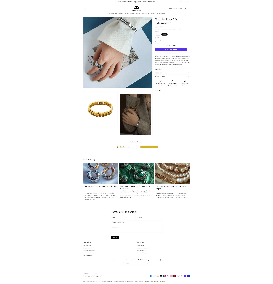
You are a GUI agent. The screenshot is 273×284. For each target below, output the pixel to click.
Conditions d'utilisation (142, 253)
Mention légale (140, 245)
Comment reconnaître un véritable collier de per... (171, 187)
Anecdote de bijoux (87, 253)
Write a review (149, 147)
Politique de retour (87, 248)
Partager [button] (159, 90)
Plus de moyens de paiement (171, 52)
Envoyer (115, 237)
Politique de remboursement (107, 281)
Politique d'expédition (139, 281)
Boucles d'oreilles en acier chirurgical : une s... (100, 187)
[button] (84, 8)
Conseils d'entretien (87, 255)
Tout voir (136, 208)
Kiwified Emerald (89, 281)
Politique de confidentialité (119, 281)
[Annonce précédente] (115, 2)
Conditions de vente (141, 250)
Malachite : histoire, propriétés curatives (135, 186)
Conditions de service (129, 281)
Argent (164, 34)
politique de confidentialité (143, 248)
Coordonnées (147, 281)
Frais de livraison (164, 29)
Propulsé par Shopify (96, 281)
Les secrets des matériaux (89, 250)
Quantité (157, 37)
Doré (159, 35)
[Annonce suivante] (157, 2)
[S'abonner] (147, 263)
